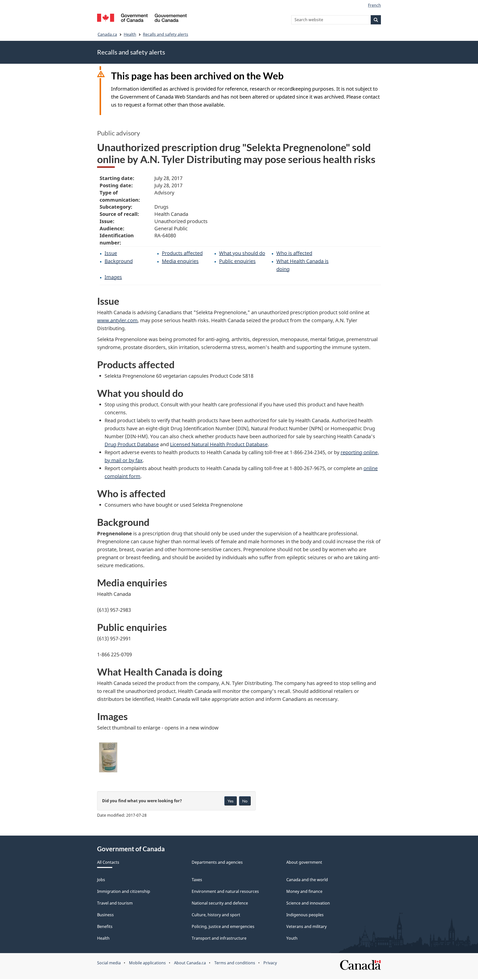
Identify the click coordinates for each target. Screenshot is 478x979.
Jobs (101, 879)
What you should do (242, 253)
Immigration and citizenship (123, 891)
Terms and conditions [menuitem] (234, 963)
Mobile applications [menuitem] (147, 963)
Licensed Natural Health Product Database (219, 444)
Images (113, 277)
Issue (111, 253)
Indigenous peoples (305, 915)
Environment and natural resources (225, 891)
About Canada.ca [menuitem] (190, 963)
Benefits (105, 926)
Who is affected (294, 253)
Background (119, 261)
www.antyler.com (117, 320)
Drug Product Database (132, 444)
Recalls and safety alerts (165, 34)
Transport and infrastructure (219, 938)
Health (130, 34)
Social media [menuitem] (109, 963)
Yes (231, 800)
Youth (292, 938)
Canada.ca (107, 34)
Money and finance (304, 891)
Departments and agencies (217, 862)
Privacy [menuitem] (270, 963)
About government (304, 862)
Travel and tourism (115, 903)
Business (105, 915)
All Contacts (108, 862)
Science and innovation (308, 903)
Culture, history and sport (216, 915)
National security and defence (220, 903)
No (244, 800)
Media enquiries (180, 261)
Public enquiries (237, 261)
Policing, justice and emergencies (223, 926)
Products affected (182, 253)
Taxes (197, 879)
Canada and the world (307, 879)
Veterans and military (306, 926)
